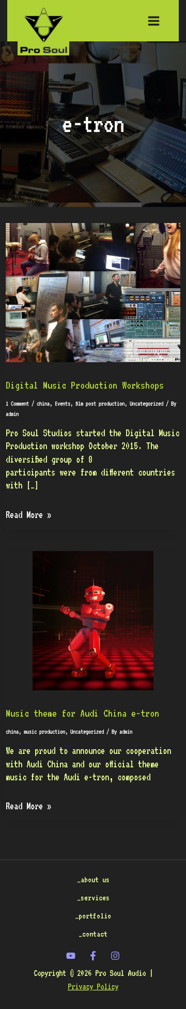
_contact (93, 933)
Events (62, 403)
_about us (93, 879)
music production (44, 731)
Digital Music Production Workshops (85, 385)
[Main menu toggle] (153, 20)
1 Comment (17, 403)
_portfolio (93, 915)
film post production (100, 403)
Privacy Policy (93, 986)
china (43, 403)
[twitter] (70, 955)
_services (93, 897)
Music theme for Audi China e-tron (82, 713)
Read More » (28, 514)
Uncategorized (146, 403)
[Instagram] (115, 955)
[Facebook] (93, 955)
